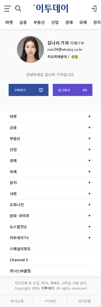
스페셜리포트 (20, 248)
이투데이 (47, 288)
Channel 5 (19, 259)
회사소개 (17, 301)
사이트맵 (84, 301)
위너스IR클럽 (20, 270)
